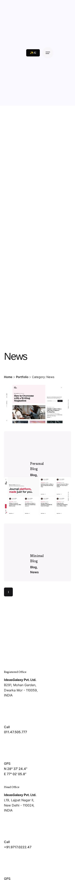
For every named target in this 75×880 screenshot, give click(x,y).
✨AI (33, 52)
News (34, 572)
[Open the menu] (47, 52)
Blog (33, 567)
